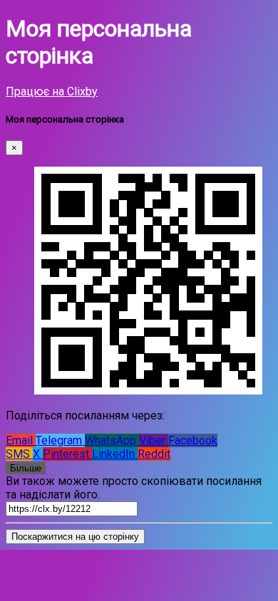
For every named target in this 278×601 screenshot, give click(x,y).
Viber (153, 440)
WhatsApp (112, 440)
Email (21, 440)
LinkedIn (115, 454)
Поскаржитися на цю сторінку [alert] (75, 536)
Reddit (154, 454)
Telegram (60, 440)
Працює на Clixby (52, 91)
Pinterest (67, 454)
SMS (19, 454)
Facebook (192, 440)
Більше (25, 468)
